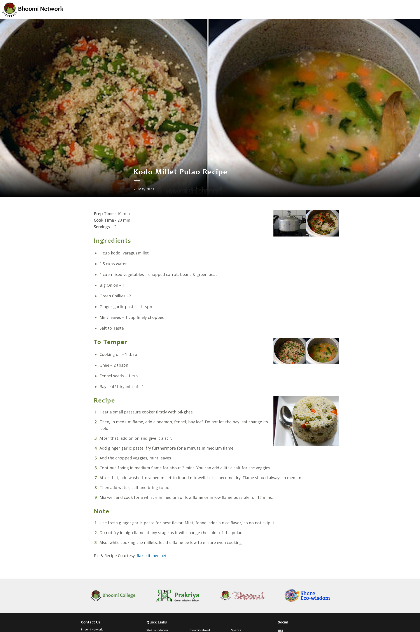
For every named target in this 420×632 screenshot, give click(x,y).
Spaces (236, 630)
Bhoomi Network (200, 630)
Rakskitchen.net (152, 555)
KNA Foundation (157, 630)
